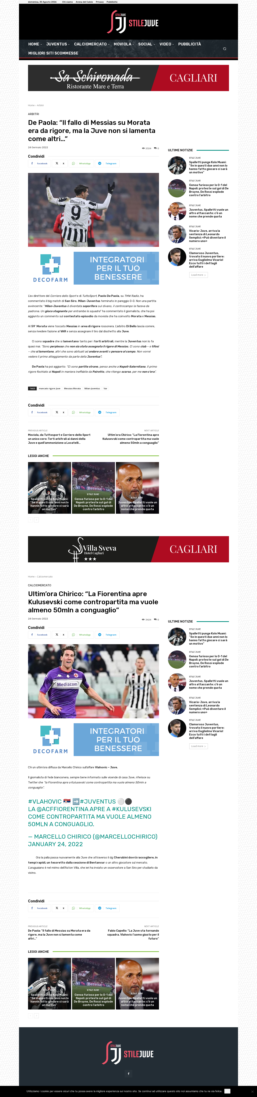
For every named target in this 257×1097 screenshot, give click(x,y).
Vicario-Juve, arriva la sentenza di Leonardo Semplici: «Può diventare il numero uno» (207, 236)
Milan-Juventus (92, 388)
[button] (224, 48)
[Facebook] (128, 1073)
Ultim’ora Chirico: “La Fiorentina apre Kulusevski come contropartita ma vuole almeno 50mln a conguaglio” (131, 438)
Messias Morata (72, 388)
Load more (197, 274)
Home (31, 105)
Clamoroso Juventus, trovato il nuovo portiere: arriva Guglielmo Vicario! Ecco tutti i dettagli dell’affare (206, 259)
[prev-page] (30, 519)
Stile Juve (49, 494)
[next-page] (36, 519)
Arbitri (40, 105)
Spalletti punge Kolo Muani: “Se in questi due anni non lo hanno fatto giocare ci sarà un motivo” (49, 504)
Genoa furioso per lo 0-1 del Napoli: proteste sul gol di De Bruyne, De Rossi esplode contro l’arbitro (93, 504)
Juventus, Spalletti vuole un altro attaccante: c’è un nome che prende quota (137, 506)
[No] (252, 1091)
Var (105, 388)
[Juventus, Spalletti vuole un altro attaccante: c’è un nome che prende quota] (137, 488)
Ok (227, 1091)
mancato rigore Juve (49, 388)
